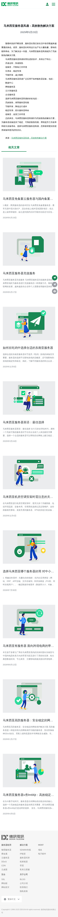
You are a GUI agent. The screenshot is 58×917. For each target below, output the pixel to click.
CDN (3, 865)
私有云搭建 (25, 869)
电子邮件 (42, 854)
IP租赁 (23, 854)
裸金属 (4, 854)
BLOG (22, 879)
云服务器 (5, 858)
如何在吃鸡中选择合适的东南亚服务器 (28, 347)
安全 (3, 874)
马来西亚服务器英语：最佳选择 (23, 422)
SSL (3, 879)
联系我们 (24, 887)
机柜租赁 (24, 861)
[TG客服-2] (54, 284)
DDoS (4, 861)
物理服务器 (6, 850)
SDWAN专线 (25, 850)
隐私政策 (24, 891)
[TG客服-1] (54, 277)
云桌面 (4, 869)
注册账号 (47, 4)
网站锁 (4, 883)
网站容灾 (5, 887)
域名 (40, 850)
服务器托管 (25, 858)
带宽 (22, 865)
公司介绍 (24, 883)
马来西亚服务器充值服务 (19, 273)
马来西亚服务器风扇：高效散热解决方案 (29, 138)
